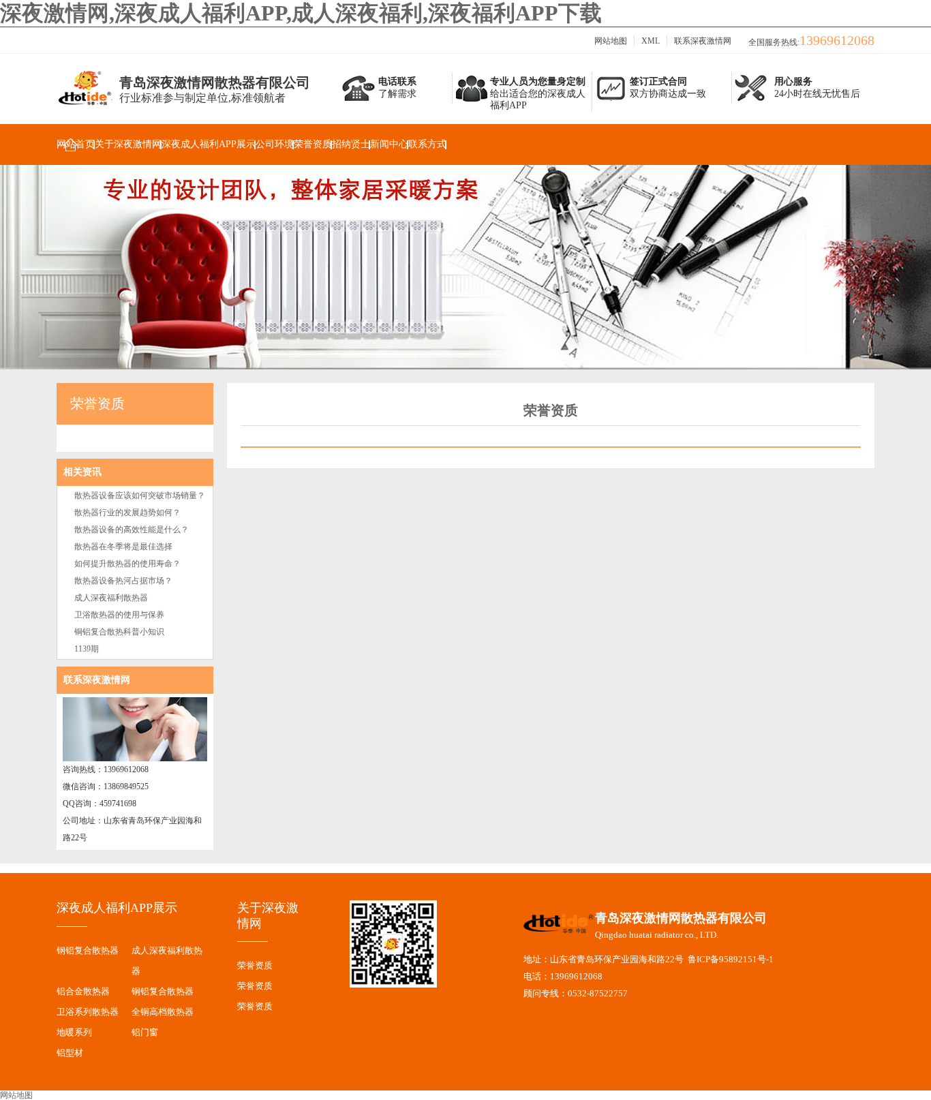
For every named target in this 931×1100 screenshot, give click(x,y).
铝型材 (70, 1053)
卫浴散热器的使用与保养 (119, 615)
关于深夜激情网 (128, 144)
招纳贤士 (351, 144)
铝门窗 (145, 1032)
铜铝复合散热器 (163, 991)
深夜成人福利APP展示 (209, 144)
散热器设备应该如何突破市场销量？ (139, 495)
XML (650, 41)
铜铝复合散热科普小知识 (119, 632)
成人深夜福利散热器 (111, 597)
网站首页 (76, 144)
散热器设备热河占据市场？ (123, 580)
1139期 (86, 649)
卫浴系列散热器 (88, 1012)
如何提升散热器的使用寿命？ (127, 563)
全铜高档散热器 (163, 1012)
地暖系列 (74, 1032)
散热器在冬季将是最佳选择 (123, 546)
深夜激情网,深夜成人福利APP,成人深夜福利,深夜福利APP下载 (301, 13)
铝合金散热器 (83, 991)
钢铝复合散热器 (88, 950)
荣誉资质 (313, 144)
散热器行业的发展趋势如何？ (127, 512)
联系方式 (427, 144)
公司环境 (275, 144)
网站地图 (610, 41)
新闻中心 (389, 144)
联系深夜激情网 (702, 41)
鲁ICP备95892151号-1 (731, 959)
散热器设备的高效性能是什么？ (131, 529)
